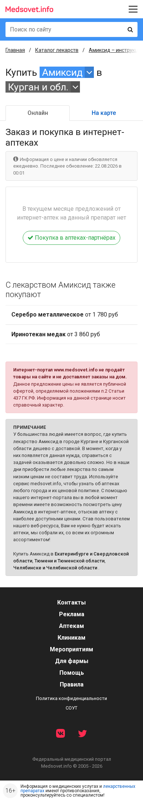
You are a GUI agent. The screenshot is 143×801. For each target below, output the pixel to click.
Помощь (71, 672)
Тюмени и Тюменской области (69, 561)
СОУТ (71, 708)
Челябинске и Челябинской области (55, 567)
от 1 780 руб (64, 314)
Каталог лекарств (56, 50)
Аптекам (71, 625)
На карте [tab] (104, 112)
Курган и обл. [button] (38, 87)
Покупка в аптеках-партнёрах (74, 237)
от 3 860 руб (55, 334)
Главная (15, 50)
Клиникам (71, 637)
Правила (72, 684)
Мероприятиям (71, 649)
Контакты (71, 602)
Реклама (71, 614)
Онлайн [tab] (37, 112)
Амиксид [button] (62, 72)
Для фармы (71, 661)
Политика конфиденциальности (71, 698)
